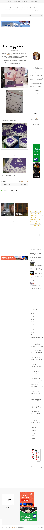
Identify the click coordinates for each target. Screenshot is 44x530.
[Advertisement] (14, 35)
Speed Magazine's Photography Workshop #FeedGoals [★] (38, 284)
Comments (33, 136)
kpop (31, 217)
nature (39, 219)
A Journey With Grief (37, 262)
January (33, 441)
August (33, 430)
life (38, 217)
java (35, 215)
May (32, 435)
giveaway (35, 211)
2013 (31, 334)
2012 (31, 443)
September (34, 428)
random (37, 227)
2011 (31, 445)
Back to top (39, 527)
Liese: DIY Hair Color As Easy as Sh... (21, 214)
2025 (31, 314)
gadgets (39, 209)
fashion (31, 209)
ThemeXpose (12, 527)
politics (39, 225)
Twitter (32, 119)
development (35, 205)
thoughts (37, 231)
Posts (32, 133)
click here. (41, 86)
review (31, 229)
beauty (14, 43)
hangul (35, 213)
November (33, 425)
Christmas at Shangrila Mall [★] (36, 397)
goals (39, 211)
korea (41, 215)
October (33, 427)
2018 (31, 326)
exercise (31, 207)
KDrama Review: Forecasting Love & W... (7, 214)
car (30, 203)
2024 (31, 316)
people (40, 221)
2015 (31, 330)
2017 (31, 327)
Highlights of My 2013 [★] (35, 340)
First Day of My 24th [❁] (35, 384)
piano (31, 225)
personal (31, 223)
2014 (31, 332)
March (33, 438)
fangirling (36, 207)
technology (32, 231)
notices (31, 221)
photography (37, 223)
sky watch (35, 229)
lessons (35, 217)
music (35, 219)
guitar (31, 213)
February (33, 440)
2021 (31, 321)
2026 (31, 313)
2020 (31, 322)
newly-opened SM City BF (6, 54)
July (32, 432)
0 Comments (3, 181)
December (33, 335)
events (40, 205)
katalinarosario (13, 190)
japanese (31, 215)
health (39, 213)
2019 (31, 324)
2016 (31, 329)
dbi (30, 205)
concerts (34, 203)
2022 (31, 319)
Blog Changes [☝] (34, 416)
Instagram (36, 119)
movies (31, 219)
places (35, 225)
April (32, 436)
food (35, 209)
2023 (31, 318)
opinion (35, 221)
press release (32, 227)
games (31, 211)
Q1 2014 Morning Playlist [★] (36, 350)
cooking (39, 203)
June (32, 433)
